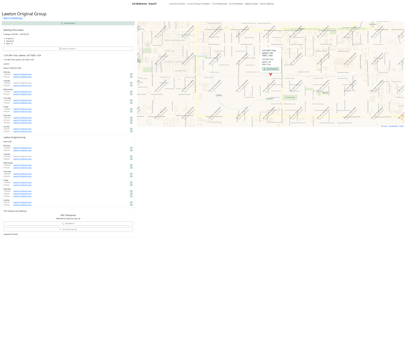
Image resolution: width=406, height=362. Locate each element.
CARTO (401, 126)
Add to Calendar (68, 48)
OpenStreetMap (393, 126)
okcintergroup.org (69, 229)
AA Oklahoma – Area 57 (144, 3)
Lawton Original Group (22, 74)
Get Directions (69, 23)
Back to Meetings (13, 17)
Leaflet (385, 126)
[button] (270, 74)
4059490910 (69, 223)
